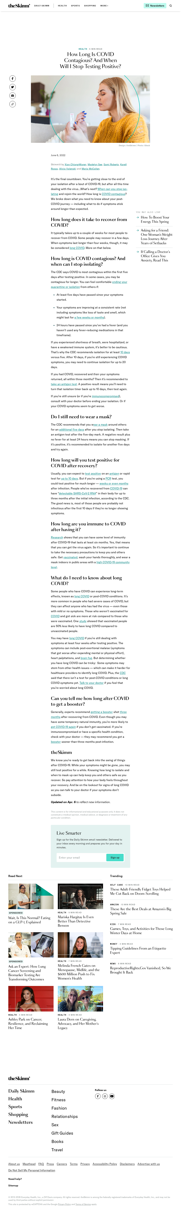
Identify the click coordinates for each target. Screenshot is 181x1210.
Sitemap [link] (13, 1185)
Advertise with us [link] (149, 1164)
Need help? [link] (15, 1178)
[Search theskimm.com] (170, 5)
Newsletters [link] (20, 1122)
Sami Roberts (111, 164)
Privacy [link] (85, 1164)
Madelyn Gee (95, 164)
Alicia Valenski (67, 168)
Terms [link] (74, 1164)
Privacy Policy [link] (64, 1204)
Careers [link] (62, 1164)
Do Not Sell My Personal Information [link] (31, 1170)
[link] (19, 5)
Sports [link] (75, 5)
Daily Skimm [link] (41, 5)
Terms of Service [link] (83, 1204)
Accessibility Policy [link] (105, 1164)
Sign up (115, 857)
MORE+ (104, 5)
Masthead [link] (29, 1164)
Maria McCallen (91, 168)
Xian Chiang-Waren (75, 164)
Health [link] (62, 5)
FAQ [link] (41, 1164)
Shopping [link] (90, 5)
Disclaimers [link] (127, 1164)
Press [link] (50, 1164)
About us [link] (14, 1164)
